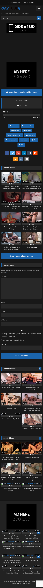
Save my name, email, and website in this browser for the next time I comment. (21, 335)
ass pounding (28, 126)
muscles (25, 140)
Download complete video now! (23, 92)
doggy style (31, 135)
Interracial (15, 126)
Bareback (16, 130)
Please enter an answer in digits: (12, 340)
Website (4, 320)
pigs (35, 140)
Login (24, 2)
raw (22, 144)
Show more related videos (21, 256)
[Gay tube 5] (17, 9)
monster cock (12, 140)
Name (3, 303)
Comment (4, 276)
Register (31, 2)
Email (3, 311)
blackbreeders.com (15, 135)
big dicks (28, 130)
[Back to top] (37, 582)
